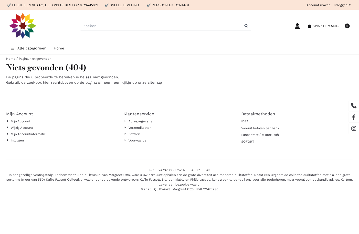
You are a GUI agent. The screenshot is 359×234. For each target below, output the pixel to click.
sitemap (155, 82)
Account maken (318, 5)
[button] (297, 26)
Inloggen (341, 5)
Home (59, 48)
